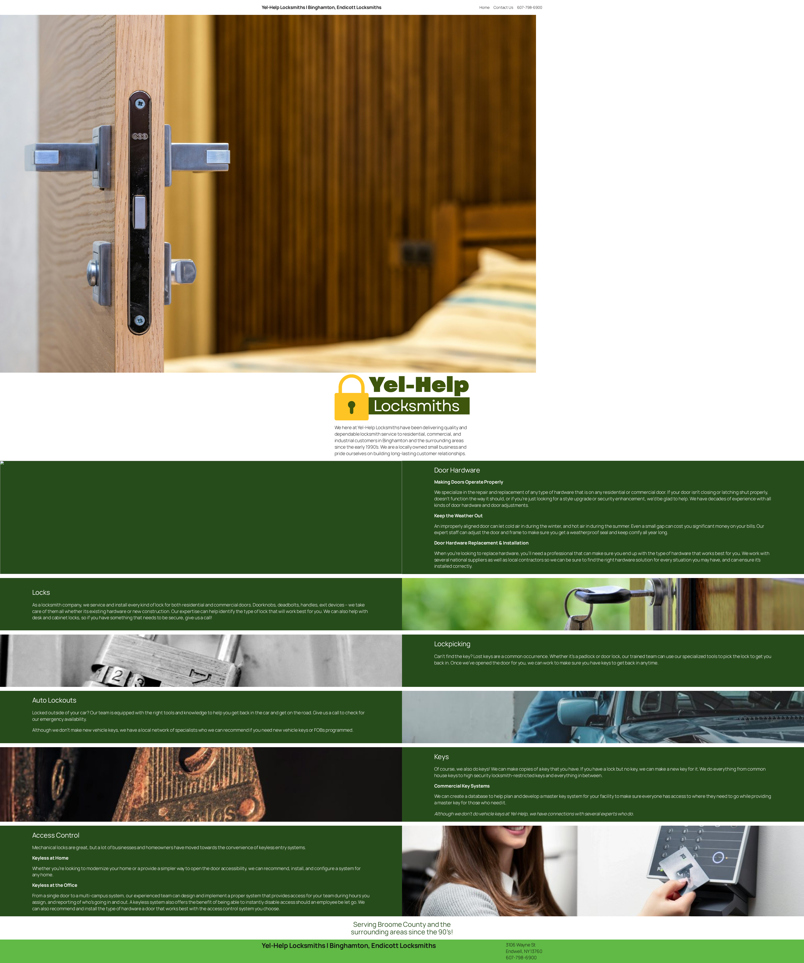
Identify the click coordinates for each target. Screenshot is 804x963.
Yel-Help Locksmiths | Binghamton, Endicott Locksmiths (321, 7)
